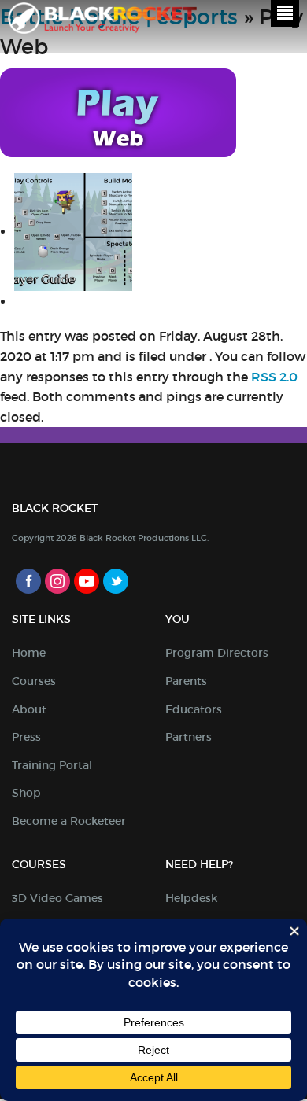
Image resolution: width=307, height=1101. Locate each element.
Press (26, 737)
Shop (26, 793)
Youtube (86, 581)
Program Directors (216, 653)
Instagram (57, 581)
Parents (186, 681)
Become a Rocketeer (69, 821)
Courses (34, 681)
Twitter (115, 581)
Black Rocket (102, 20)
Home (29, 653)
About (29, 709)
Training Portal (52, 765)
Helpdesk (191, 898)
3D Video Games (57, 898)
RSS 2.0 (274, 377)
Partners (188, 737)
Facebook (28, 581)
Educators (193, 709)
